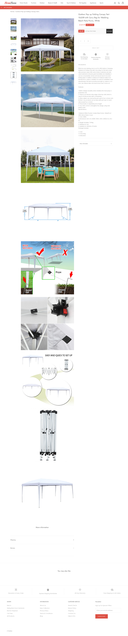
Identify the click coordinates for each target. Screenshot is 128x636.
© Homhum (9, 631)
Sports (101, 3)
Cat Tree (10, 613)
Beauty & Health (52, 3)
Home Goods (23, 3)
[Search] (119, 3)
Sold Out (95, 48)
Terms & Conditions (46, 613)
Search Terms (72, 605)
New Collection (45, 608)
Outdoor (42, 3)
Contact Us (71, 613)
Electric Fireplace (12, 611)
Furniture (33, 3)
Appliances (93, 3)
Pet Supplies (82, 3)
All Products (10, 616)
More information (84, 143)
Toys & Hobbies (71, 3)
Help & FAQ (71, 616)
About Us (43, 605)
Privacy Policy (44, 611)
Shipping (13, 540)
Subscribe (101, 616)
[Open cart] (123, 3)
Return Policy (72, 608)
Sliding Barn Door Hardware (15, 608)
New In (9, 605)
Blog (41, 616)
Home (12, 11)
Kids (62, 3)
